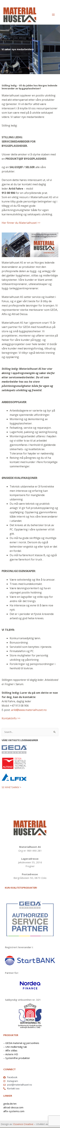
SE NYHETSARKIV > (11, 787)
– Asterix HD (10, 1054)
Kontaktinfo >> (11, 718)
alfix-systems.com (13, 1111)
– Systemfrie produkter (16, 1058)
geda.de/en (9, 1103)
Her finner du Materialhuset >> (21, 223)
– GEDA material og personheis (21, 1043)
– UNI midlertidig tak (15, 1046)
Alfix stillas (11, 1050)
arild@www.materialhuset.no (29, 710)
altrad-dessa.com (13, 1107)
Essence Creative (23, 1124)
